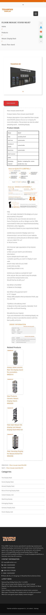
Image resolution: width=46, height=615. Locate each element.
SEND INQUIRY (11, 103)
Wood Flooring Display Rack (10, 491)
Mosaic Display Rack (9, 39)
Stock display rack (7, 512)
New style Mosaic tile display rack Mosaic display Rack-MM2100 (15, 427)
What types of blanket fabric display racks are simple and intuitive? (21, 592)
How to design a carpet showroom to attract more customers (20, 590)
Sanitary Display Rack (8, 508)
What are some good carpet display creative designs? (17, 594)
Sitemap (36, 608)
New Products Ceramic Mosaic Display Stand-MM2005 (12, 399)
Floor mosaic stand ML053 (18, 465)
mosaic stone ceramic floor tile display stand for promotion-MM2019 (15, 370)
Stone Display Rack (8, 482)
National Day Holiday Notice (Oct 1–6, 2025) (15, 582)
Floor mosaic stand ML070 (14, 468)
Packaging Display (7, 503)
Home (4, 26)
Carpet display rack (8, 495)
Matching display (7, 499)
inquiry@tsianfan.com (10, 562)
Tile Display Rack (7, 478)
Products (5, 33)
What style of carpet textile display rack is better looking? (18, 584)
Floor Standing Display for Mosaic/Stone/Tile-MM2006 (15, 453)
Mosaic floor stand (8, 45)
